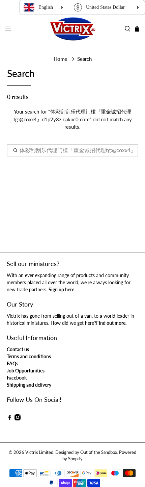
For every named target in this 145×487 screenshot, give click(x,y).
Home (60, 59)
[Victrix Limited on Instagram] (17, 418)
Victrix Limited (39, 452)
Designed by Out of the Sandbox (86, 452)
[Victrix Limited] (72, 29)
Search (84, 59)
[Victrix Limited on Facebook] (10, 418)
